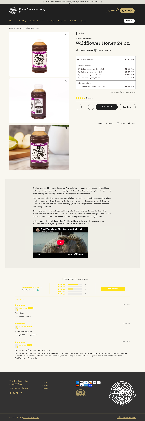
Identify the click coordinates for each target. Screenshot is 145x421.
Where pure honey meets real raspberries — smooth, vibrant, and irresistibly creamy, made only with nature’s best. (72, 2)
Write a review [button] (113, 289)
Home (11, 28)
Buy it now (127, 106)
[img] (20, 305)
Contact (45, 385)
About (45, 382)
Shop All (18, 28)
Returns (45, 388)
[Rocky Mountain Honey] (27, 10)
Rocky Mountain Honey (31, 417)
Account (114, 10)
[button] (127, 10)
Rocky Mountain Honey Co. (126, 417)
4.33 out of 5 (37, 287)
